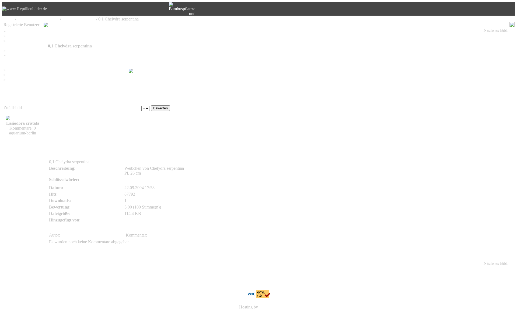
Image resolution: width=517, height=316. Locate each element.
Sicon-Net (268, 307)
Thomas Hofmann (64, 121)
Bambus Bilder (19, 70)
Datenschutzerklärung (22, 60)
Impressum (16, 50)
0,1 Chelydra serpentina (486, 35)
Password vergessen (24, 41)
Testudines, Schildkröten (38, 19)
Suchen (13, 36)
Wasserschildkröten (78, 19)
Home (9, 19)
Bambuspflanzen (21, 74)
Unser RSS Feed (21, 79)
